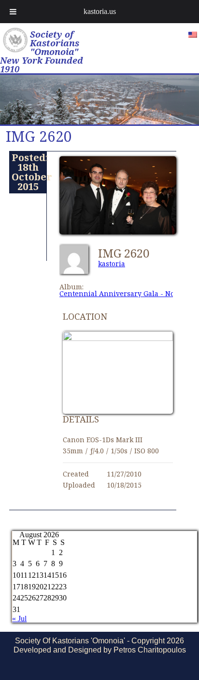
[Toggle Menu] (13, 11)
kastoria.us (100, 11)
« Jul (19, 618)
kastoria (111, 263)
